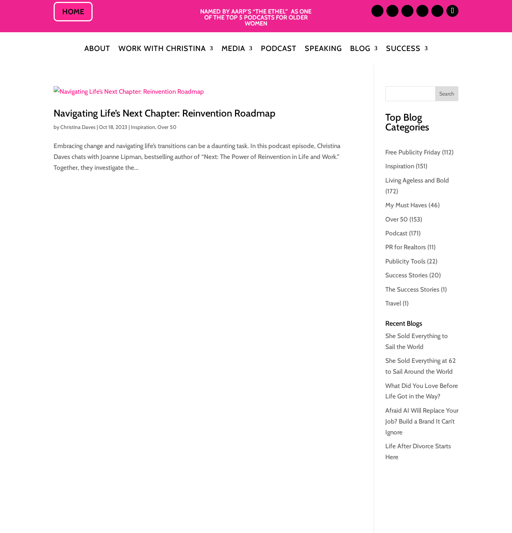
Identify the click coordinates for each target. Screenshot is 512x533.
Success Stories (406, 275)
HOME (73, 11)
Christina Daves (78, 127)
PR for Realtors (405, 247)
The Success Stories (412, 289)
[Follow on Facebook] (422, 11)
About (97, 49)
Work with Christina (162, 49)
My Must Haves (406, 205)
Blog (360, 49)
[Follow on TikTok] (452, 11)
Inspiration (143, 127)
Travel (393, 303)
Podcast (278, 49)
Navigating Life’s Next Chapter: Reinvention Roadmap (164, 113)
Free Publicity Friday (412, 152)
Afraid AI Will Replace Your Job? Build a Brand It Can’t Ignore (421, 421)
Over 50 (167, 127)
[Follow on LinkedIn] (392, 11)
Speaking (323, 49)
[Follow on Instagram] (377, 11)
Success (403, 49)
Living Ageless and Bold (417, 180)
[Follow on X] (407, 11)
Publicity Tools (405, 261)
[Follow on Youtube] (437, 11)
